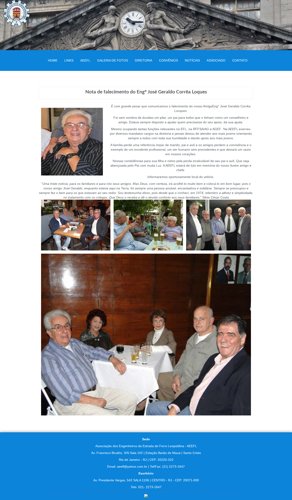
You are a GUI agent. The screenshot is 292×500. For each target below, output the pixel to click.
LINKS (68, 60)
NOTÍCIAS (192, 60)
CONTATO (240, 60)
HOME (52, 60)
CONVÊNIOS (168, 60)
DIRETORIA (143, 60)
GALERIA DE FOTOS (112, 60)
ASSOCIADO (216, 60)
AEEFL (85, 60)
